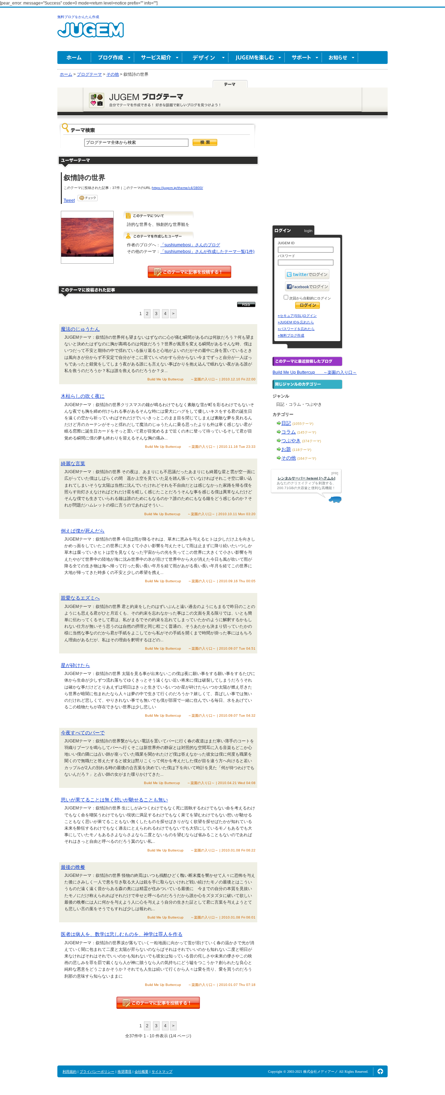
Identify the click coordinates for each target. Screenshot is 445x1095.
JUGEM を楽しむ (256, 57)
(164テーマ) (306, 458)
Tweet (69, 200)
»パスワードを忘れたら (296, 329)
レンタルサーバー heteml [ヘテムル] (306, 478)
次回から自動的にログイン (309, 298)
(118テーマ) (301, 450)
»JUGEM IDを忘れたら (296, 322)
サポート (303, 57)
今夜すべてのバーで (83, 732)
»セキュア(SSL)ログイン (297, 316)
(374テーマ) (311, 441)
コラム (288, 432)
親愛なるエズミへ (80, 598)
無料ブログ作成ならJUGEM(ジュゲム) (90, 34)
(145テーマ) (306, 432)
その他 (288, 458)
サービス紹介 (158, 57)
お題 (286, 449)
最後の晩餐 (73, 867)
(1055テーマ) (302, 424)
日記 (286, 423)
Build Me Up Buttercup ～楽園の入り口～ (315, 372)
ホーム (74, 57)
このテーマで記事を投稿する (189, 272)
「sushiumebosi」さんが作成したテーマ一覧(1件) (207, 251)
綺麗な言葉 (73, 463)
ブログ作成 (112, 57)
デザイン (205, 57)
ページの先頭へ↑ (380, 1071)
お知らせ (340, 57)
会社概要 (141, 1071)
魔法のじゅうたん (80, 329)
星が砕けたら (75, 665)
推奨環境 (124, 1071)
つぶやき (291, 440)
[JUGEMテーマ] (230, 83)
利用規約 (69, 1071)
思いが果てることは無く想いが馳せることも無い (114, 799)
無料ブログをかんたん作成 (78, 17)
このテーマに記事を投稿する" (158, 1003)
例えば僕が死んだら (83, 531)
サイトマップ (162, 1071)
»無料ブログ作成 (291, 335)
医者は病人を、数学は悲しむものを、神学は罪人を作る (122, 934)
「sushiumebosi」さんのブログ (190, 244)
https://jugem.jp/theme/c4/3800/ (177, 188)
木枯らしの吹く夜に (83, 396)
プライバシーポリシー (97, 1071)
